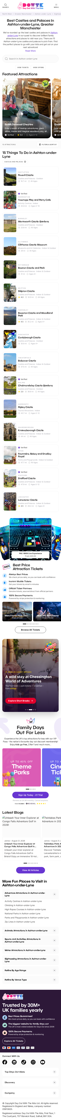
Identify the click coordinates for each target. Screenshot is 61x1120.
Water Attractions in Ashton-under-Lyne (25, 950)
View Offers (38, 67)
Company (10, 1093)
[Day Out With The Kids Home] (30, 5)
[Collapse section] (54, 894)
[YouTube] (42, 1062)
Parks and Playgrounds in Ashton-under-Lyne (27, 917)
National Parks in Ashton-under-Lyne (22, 913)
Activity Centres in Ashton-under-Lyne (23, 901)
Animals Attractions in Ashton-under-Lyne (26, 930)
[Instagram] (33, 1062)
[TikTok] (23, 1062)
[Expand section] (54, 930)
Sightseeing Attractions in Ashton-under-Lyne (25, 960)
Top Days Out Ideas (15, 1072)
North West (7, 14)
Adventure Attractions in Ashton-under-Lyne (25, 894)
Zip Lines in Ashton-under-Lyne (20, 921)
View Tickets (23, 67)
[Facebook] (4, 1062)
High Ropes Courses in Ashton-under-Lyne (25, 909)
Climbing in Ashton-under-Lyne (20, 905)
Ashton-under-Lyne (43, 14)
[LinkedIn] (14, 1062)
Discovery (10, 1082)
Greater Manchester (23, 14)
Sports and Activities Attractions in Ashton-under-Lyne (23, 940)
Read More (30, 50)
